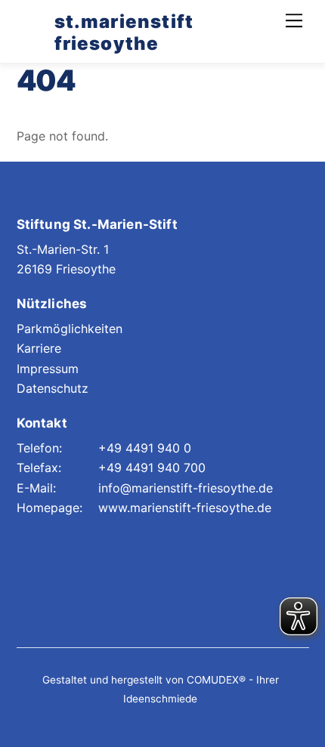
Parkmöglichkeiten (69, 328)
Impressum (48, 368)
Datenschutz (52, 388)
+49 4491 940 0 (144, 447)
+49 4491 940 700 (152, 467)
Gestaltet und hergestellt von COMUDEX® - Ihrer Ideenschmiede (160, 689)
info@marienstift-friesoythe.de (185, 487)
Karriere (39, 348)
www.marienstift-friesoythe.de (184, 507)
